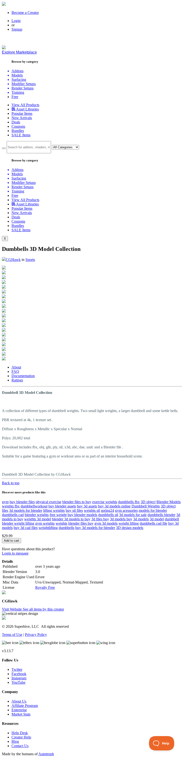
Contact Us (20, 746)
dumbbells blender (161, 515)
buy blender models (82, 515)
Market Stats (21, 714)
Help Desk (20, 733)
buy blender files (22, 502)
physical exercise (48, 502)
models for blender (153, 510)
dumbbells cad (13, 515)
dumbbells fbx (129, 502)
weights (61, 523)
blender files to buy (76, 502)
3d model (157, 519)
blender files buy (80, 523)
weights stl (92, 510)
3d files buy (100, 519)
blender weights (37, 515)
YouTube (18, 682)
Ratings (17, 380)
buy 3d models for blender (95, 528)
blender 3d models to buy (71, 519)
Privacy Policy (36, 635)
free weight (58, 515)
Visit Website (12, 609)
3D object (148, 502)
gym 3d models (106, 523)
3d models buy (121, 519)
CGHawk (13, 260)
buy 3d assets (87, 506)
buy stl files (74, 510)
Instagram (19, 678)
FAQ (15, 371)
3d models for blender (25, 510)
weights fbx (11, 506)
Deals (16, 122)
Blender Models (168, 502)
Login (16, 21)
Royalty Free (45, 587)
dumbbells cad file (153, 523)
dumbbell (172, 519)
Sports (30, 260)
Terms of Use (12, 635)
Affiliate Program (25, 706)
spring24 (107, 510)
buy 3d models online (114, 506)
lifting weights (54, 510)
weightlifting (48, 528)
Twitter (17, 669)
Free (15, 97)
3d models (141, 519)
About (16, 367)
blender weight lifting (18, 523)
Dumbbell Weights (146, 506)
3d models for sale (133, 515)
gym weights (45, 523)
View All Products (25, 105)
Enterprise (19, 710)
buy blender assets (62, 506)
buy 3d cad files (26, 528)
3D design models (129, 528)
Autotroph (46, 754)
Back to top (10, 483)
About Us (19, 701)
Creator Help (21, 737)
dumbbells (66, 528)
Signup (17, 29)
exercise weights (104, 502)
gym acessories (126, 510)
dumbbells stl (108, 515)
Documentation (23, 376)
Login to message (15, 553)
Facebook (19, 674)
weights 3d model (37, 519)
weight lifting (129, 523)
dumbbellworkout (34, 506)
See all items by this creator (43, 609)
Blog (15, 741)
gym (5, 502)
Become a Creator (25, 13)
